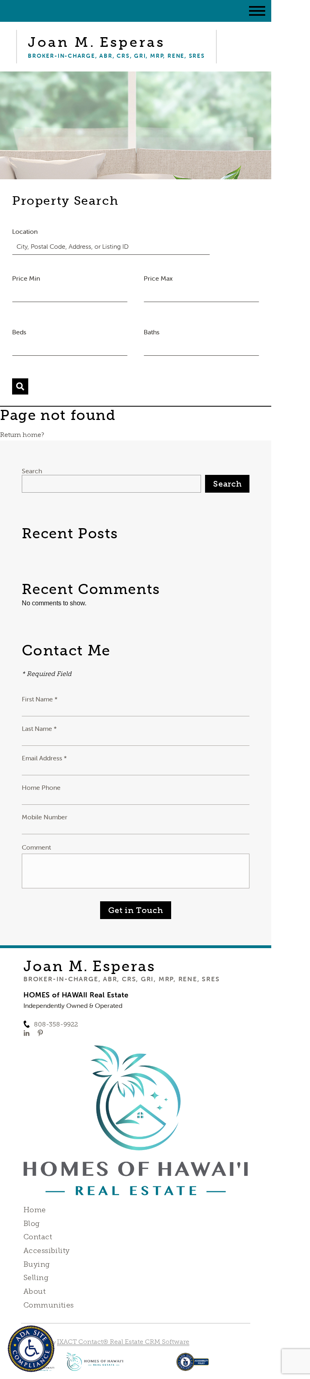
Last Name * (39, 728)
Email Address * (44, 758)
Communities (48, 1305)
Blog (31, 1223)
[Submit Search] (20, 386)
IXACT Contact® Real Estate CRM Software (123, 1341)
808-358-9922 (56, 1024)
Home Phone (41, 787)
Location (25, 231)
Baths (151, 332)
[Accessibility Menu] (31, 1348)
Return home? (22, 435)
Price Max (158, 278)
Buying (36, 1264)
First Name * (40, 699)
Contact (37, 1236)
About (34, 1291)
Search (32, 471)
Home (34, 1209)
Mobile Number (44, 817)
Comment (36, 847)
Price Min (26, 278)
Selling (35, 1277)
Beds (19, 332)
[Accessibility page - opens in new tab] (193, 1366)
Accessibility (46, 1250)
